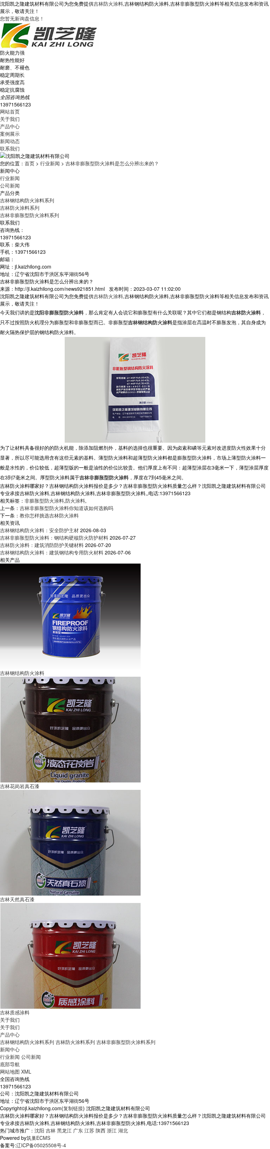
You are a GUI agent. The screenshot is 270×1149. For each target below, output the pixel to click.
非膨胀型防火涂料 (44, 500)
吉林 (51, 1130)
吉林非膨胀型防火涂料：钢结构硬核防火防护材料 (54, 537)
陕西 (100, 1130)
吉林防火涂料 (108, 3)
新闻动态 (10, 141)
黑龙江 (64, 1130)
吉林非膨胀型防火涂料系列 (29, 215)
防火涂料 (75, 500)
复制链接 (73, 1108)
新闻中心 (10, 1049)
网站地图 (10, 1071)
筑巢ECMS (38, 1137)
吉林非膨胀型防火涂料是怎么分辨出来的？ (112, 163)
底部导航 (10, 1064)
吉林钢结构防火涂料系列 (27, 200)
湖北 (123, 1130)
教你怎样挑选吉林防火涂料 (49, 515)
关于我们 (10, 118)
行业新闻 (50, 163)
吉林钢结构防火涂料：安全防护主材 (39, 530)
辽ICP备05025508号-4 (41, 1145)
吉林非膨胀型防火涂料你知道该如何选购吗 (66, 507)
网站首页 (10, 111)
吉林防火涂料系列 (19, 207)
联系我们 (10, 148)
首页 (29, 163)
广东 (78, 1130)
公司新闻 (10, 185)
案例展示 (10, 133)
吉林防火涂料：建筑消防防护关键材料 (42, 544)
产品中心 (10, 126)
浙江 (112, 1130)
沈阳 (39, 1130)
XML (26, 1071)
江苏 (89, 1130)
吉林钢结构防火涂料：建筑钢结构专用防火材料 (51, 552)
